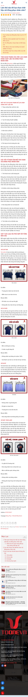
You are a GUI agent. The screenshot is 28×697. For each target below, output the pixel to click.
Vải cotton (3, 252)
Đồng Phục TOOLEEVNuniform (14, 516)
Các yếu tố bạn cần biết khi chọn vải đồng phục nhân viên (13, 548)
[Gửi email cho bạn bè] (10, 523)
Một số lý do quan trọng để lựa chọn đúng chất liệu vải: (15, 544)
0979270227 (8, 512)
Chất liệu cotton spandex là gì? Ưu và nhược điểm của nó (16, 575)
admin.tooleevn (16, 13)
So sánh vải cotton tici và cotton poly (14, 597)
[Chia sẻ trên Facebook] (4, 523)
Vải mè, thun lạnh (11, 561)
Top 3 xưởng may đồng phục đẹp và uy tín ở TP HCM (16, 570)
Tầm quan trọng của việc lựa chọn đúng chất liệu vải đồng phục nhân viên (14, 540)
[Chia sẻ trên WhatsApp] (2, 523)
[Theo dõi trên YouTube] (5, 665)
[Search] (26, 2)
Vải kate (9, 559)
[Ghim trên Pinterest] (13, 523)
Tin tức (2, 5)
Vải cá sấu (9, 557)
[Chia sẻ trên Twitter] (7, 523)
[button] (2, 2)
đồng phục (10, 63)
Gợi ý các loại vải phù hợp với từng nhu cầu (14, 552)
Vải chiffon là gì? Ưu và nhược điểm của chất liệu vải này (16, 592)
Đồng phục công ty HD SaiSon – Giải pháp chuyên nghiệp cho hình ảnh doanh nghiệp (15, 602)
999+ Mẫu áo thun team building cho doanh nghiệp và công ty (16, 586)
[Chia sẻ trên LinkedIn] (15, 523)
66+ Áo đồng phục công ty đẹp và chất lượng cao (16, 581)
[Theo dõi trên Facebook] (2, 665)
